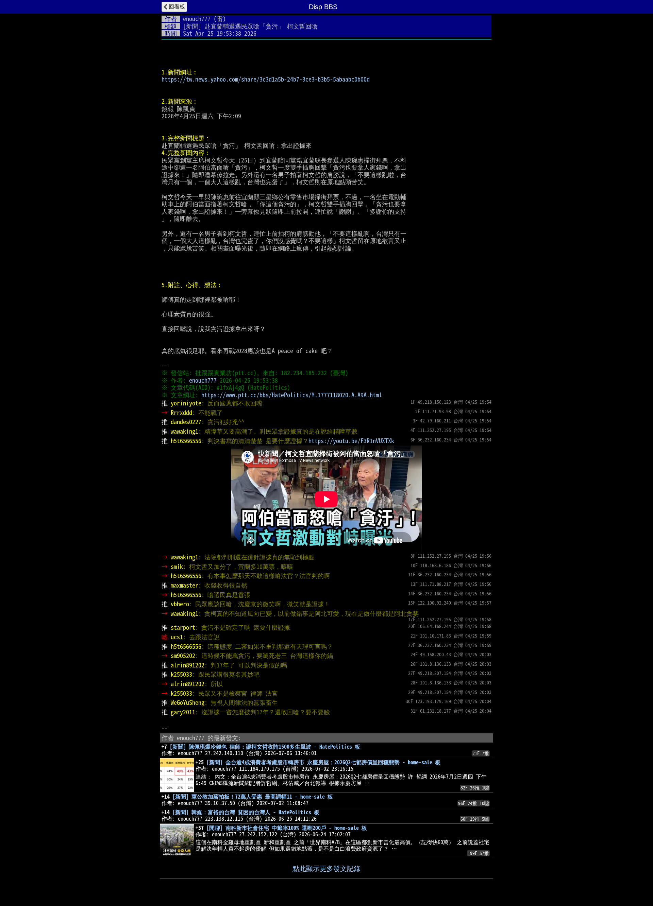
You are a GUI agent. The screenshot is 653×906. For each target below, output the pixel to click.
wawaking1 (184, 431)
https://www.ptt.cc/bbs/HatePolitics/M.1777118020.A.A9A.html (291, 395)
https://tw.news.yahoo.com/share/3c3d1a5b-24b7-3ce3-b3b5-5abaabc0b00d (266, 79)
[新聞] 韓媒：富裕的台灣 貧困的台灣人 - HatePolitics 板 (245, 812)
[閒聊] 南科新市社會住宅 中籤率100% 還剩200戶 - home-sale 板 (286, 828)
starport (183, 627)
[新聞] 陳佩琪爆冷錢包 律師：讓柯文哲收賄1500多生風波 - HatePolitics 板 (265, 746)
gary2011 (183, 712)
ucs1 (177, 637)
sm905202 (183, 655)
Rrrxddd (181, 413)
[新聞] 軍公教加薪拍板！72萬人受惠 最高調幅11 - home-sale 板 (252, 796)
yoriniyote (186, 403)
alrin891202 (187, 665)
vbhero (180, 604)
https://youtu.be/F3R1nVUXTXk (351, 441)
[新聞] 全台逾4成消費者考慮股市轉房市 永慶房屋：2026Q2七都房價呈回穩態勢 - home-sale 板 (323, 762)
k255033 (181, 674)
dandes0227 (186, 422)
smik (177, 566)
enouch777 (197, 19)
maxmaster (184, 585)
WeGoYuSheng (187, 702)
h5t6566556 (186, 441)
